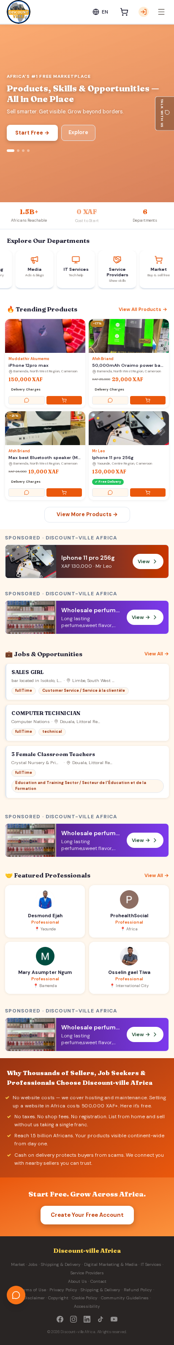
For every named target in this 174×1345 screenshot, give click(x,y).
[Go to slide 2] (18, 150)
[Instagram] (73, 1319)
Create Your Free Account (87, 1214)
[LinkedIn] (87, 1319)
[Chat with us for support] (16, 1295)
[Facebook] (60, 1319)
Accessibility (87, 1306)
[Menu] (161, 12)
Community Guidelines (125, 1298)
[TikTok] (100, 1319)
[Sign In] (143, 11)
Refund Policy (138, 1290)
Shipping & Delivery (61, 1264)
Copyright (58, 1298)
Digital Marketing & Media (110, 1264)
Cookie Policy (85, 1298)
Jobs (33, 1264)
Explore (78, 132)
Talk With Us (162, 113)
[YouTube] (114, 1319)
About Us (77, 1281)
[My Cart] (124, 11)
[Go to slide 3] (23, 150)
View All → (156, 654)
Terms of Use (33, 1290)
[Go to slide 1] (10, 150)
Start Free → (32, 132)
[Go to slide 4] (28, 150)
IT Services (151, 1264)
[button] (87, 617)
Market (18, 1264)
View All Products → (143, 309)
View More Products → (87, 514)
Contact (98, 1281)
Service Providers (87, 1273)
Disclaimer (34, 1298)
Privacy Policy (63, 1290)
